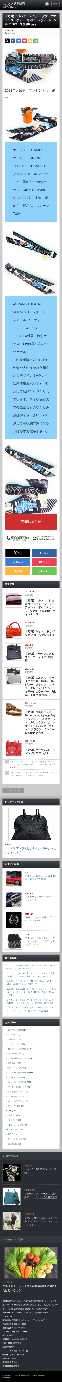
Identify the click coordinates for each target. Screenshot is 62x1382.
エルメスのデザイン (16, 1101)
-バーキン (13, 1039)
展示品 (10, 1134)
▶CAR (9, 1111)
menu (55, 4)
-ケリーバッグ (15, 1044)
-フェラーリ (13, 1120)
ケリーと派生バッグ (16, 1092)
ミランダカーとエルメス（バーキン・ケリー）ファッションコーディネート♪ (40, 1221)
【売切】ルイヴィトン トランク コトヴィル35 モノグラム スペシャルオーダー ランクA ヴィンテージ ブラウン (33, 764)
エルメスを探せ (14, 1106)
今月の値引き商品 (15, 1054)
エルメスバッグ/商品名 (17, 1082)
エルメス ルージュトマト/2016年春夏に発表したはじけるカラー (29, 1288)
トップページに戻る (13, 790)
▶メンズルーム (12, 1129)
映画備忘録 (12, 1144)
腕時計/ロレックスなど (17, 1049)
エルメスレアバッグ (16, 1096)
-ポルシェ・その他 (15, 1125)
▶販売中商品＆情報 (14, 1030)
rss (47, 4)
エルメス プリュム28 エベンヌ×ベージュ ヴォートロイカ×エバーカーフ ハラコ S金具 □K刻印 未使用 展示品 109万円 (31, 992)
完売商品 (11, 33)
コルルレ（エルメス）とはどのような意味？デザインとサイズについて (40, 941)
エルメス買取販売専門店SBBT (25, 1375)
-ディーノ (12, 1115)
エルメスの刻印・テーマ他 (19, 1073)
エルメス (11, 1035)
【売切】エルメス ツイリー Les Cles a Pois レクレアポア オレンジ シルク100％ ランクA (33, 774)
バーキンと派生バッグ (17, 1087)
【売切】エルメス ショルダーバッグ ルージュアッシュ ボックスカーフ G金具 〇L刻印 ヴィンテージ (40, 607)
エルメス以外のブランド (18, 1058)
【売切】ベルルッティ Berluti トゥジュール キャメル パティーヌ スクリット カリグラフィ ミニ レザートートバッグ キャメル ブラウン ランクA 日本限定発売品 (42, 722)
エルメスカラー (14, 1077)
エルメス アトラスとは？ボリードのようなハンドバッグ (30, 850)
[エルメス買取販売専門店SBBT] (14, 5)
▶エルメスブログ (13, 1068)
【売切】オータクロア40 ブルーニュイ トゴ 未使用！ (39, 657)
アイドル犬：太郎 (15, 1139)
